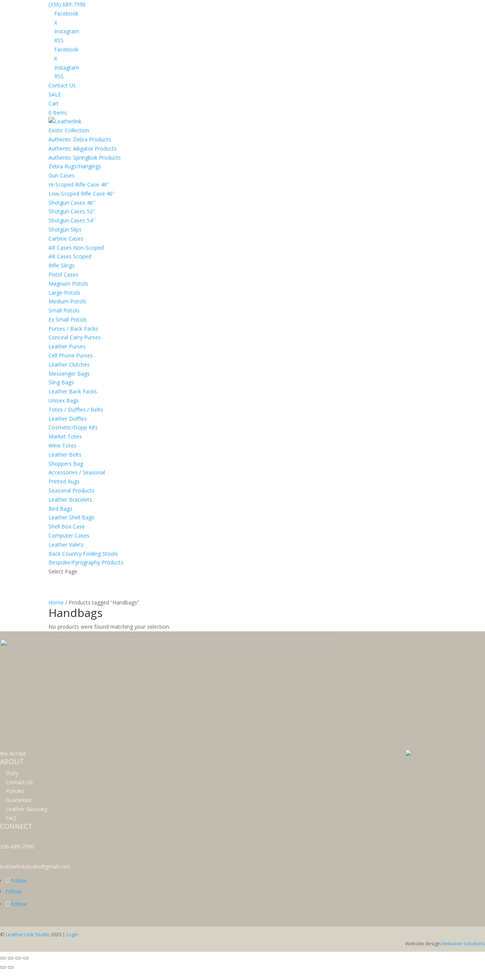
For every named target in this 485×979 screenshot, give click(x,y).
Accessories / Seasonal (76, 472)
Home (56, 602)
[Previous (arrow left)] (3, 967)
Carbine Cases (65, 238)
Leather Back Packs (72, 391)
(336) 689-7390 (67, 4)
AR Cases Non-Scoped (76, 247)
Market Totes (65, 436)
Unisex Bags (63, 400)
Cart (53, 103)
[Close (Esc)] (26, 958)
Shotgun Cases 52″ (71, 211)
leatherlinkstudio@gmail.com (35, 866)
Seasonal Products (71, 490)
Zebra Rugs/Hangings (74, 166)
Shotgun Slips (64, 229)
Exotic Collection (68, 130)
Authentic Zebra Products (79, 139)
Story (12, 773)
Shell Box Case (66, 526)
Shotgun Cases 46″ (71, 202)
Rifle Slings (61, 265)
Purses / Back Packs (73, 328)
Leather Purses (67, 346)
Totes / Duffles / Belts (75, 409)
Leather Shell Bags (71, 517)
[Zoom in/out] (3, 958)
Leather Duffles (67, 418)
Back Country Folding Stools (83, 553)
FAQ (11, 818)
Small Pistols (64, 310)
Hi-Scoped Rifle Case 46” (78, 184)
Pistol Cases (63, 274)
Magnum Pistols (68, 283)
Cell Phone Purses (70, 355)
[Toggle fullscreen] (11, 958)
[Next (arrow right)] (11, 967)
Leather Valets (66, 544)
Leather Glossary (26, 809)
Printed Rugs (64, 481)
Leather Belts (64, 454)
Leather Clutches (69, 364)
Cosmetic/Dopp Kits (73, 427)
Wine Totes (62, 445)
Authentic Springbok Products (84, 157)
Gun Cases (61, 175)
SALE (54, 94)
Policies (15, 790)
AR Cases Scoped (69, 256)
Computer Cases (68, 535)
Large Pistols (64, 292)
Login (72, 934)
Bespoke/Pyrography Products (86, 562)
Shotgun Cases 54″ (71, 220)
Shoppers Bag (65, 463)
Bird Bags (60, 508)
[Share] (18, 958)
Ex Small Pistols (67, 319)
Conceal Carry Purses (74, 337)
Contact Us (62, 85)
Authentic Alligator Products (82, 148)
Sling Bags (61, 382)
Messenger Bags (69, 373)
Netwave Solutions (463, 943)
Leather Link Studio (28, 934)
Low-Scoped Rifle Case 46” (81, 193)
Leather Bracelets (70, 499)
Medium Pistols (67, 301)
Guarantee (18, 799)
